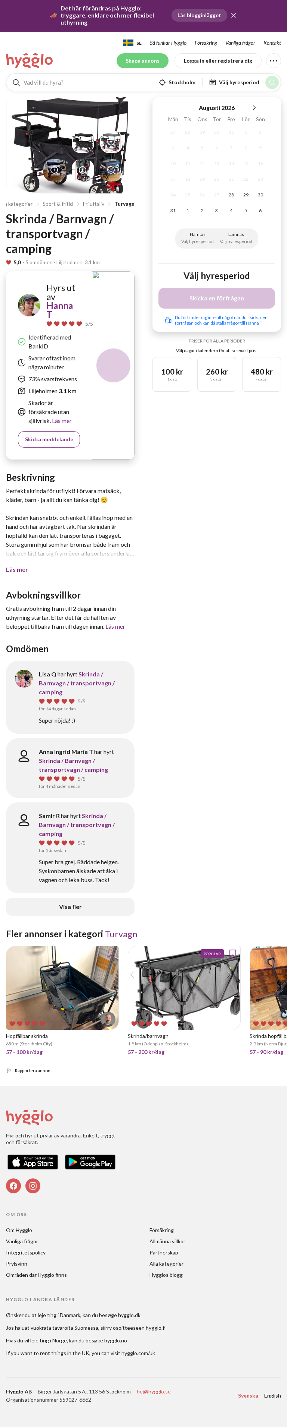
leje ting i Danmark (59, 1315)
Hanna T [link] (59, 310)
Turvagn (124, 204)
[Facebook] (13, 1185)
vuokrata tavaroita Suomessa (64, 1328)
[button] (233, 15)
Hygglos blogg (166, 1275)
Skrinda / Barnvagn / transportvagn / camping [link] (77, 682)
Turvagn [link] (121, 933)
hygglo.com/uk (138, 1353)
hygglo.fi (156, 1328)
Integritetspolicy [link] (26, 1252)
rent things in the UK (64, 1353)
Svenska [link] (248, 1395)
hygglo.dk (129, 1315)
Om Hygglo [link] (19, 1230)
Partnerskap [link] (163, 1252)
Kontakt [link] (272, 43)
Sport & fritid (58, 204)
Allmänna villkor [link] (167, 1241)
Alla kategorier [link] (166, 1263)
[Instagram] (32, 1185)
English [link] (272, 1395)
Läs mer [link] (61, 420)
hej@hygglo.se (154, 1391)
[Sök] (272, 82)
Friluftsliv (93, 204)
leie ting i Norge (48, 1340)
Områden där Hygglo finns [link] (36, 1275)
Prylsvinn (16, 1263)
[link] (30, 60)
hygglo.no (115, 1340)
